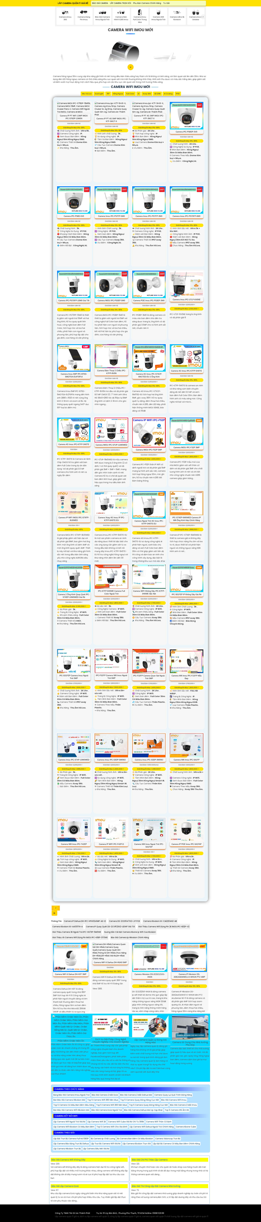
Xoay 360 (147, 93)
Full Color (130, 93)
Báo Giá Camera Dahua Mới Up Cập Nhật (143, 1110)
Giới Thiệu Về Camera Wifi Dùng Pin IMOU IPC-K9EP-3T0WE (80, 937)
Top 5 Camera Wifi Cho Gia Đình (112, 1126)
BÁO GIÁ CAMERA (100, 3)
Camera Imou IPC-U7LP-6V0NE (186, 299)
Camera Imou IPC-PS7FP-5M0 (111, 216)
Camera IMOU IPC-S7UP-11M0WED (111, 445)
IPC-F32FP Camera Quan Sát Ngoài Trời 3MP (149, 677)
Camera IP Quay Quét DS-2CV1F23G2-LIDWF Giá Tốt (110, 926)
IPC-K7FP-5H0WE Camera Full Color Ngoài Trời (111, 592)
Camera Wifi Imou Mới (130, 30)
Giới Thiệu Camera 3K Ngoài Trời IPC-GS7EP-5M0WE (76, 932)
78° (108, 93)
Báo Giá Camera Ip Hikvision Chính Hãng (130, 937)
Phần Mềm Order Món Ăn (71, 1041)
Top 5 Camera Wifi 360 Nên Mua (102, 1100)
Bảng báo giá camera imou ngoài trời (71, 1095)
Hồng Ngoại (118, 93)
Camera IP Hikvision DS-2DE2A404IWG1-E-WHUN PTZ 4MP (189, 975)
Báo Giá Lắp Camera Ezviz (65, 1186)
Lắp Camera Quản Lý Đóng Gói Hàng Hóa (150, 1041)
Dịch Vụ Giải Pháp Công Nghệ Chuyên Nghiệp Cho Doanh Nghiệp (110, 1040)
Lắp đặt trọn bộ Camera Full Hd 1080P (71, 1138)
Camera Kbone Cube (186, 1126)
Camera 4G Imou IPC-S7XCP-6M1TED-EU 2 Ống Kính (149, 375)
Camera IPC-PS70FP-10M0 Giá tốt (73, 300)
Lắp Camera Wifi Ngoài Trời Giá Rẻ (69, 1121)
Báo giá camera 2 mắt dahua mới (136, 1095)
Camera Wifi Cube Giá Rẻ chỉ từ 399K (126, 1121)
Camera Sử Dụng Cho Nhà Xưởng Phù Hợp (190, 1043)
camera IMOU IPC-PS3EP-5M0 (111, 300)
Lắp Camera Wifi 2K (97, 1121)
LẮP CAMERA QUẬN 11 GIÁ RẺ (73, 3)
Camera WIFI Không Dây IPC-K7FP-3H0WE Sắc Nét (149, 592)
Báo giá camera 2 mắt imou (183, 1105)
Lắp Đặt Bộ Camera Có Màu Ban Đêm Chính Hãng (176, 1143)
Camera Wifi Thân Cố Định (158, 1121)
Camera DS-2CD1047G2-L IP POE (124, 921)
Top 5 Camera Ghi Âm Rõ (177, 1110)
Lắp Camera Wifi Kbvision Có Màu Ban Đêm (73, 1126)
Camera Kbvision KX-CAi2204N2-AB (160, 921)
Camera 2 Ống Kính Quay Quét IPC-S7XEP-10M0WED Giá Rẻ (74, 595)
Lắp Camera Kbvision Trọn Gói (137, 1143)
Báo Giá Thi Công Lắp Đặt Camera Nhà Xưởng (156, 1186)
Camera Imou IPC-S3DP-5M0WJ (111, 760)
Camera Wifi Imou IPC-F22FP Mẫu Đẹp (187, 677)
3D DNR (157, 93)
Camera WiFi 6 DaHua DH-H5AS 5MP (110, 962)
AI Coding (168, 93)
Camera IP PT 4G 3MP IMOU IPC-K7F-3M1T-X (149, 117)
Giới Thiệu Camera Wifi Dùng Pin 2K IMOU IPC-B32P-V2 (163, 926)
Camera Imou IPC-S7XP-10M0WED (73, 760)
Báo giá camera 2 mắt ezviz (105, 1095)
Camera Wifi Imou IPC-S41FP (186, 760)
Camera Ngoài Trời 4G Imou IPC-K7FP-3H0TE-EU (149, 522)
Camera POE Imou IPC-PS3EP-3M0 (148, 300)
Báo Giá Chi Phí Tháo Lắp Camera (149, 1159)
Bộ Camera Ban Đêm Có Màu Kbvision (135, 1138)
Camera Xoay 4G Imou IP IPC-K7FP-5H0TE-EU (111, 518)
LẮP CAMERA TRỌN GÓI (120, 3)
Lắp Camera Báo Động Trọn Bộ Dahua (71, 1143)
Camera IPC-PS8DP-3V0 (186, 132)
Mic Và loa (86, 93)
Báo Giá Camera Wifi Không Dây (68, 1159)
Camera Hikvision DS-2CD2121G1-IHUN (150, 975)
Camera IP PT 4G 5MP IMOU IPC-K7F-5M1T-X (111, 119)
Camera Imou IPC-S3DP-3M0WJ (149, 760)
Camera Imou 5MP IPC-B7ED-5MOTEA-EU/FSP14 (74, 375)
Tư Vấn (166, 3)
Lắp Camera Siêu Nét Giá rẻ (96, 1148)
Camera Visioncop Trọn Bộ (167, 1138)
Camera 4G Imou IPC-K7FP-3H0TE (73, 444)
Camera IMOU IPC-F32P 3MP (187, 447)
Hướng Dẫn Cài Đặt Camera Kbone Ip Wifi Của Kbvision (130, 932)
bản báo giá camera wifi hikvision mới (71, 1110)
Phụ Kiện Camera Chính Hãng (147, 3)
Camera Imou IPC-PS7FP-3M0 (149, 216)
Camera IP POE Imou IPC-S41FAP (186, 844)
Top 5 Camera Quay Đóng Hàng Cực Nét (139, 1100)
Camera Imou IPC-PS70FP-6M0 (186, 216)
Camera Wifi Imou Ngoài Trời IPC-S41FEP (149, 845)
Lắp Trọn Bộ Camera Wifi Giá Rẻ (105, 1143)
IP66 (178, 93)
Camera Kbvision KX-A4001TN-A (67, 926)
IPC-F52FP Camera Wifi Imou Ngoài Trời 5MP (111, 676)
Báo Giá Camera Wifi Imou (173, 1100)
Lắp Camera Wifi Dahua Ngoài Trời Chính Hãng (152, 1126)
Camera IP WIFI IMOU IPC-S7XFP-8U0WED (74, 518)
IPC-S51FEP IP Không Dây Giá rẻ (186, 594)
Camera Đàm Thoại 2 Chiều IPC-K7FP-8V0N (111, 371)
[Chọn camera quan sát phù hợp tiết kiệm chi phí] (203, 16)
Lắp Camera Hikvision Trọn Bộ (67, 1148)
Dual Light (99, 93)
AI (138, 93)
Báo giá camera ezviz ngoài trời (106, 1110)
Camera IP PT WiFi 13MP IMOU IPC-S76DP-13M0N (74, 117)
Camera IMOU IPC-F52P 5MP (149, 450)
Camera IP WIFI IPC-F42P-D (111, 844)
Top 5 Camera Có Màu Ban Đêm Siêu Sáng (73, 1105)
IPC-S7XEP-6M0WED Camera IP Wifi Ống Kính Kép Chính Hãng (186, 518)
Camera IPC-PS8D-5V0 (74, 216)
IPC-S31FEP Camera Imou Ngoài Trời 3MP (73, 676)
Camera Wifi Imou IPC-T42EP (74, 844)
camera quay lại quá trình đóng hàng (173, 1095)
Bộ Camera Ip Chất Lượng (103, 1138)
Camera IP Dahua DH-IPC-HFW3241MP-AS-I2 (85, 921)
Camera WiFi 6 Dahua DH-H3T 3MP (70, 974)
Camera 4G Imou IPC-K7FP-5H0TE (186, 371)
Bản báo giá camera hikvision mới (69, 1100)
